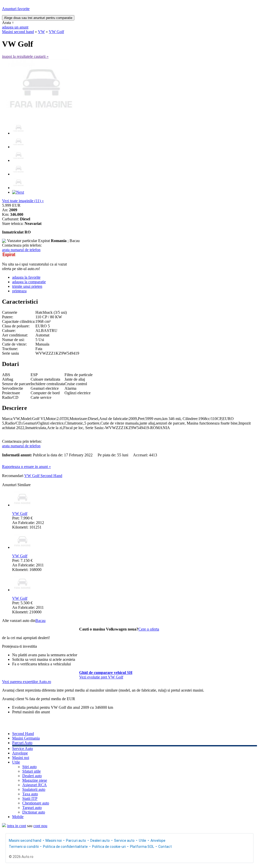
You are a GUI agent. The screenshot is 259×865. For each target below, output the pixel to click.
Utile (16, 762)
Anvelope (20, 753)
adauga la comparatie (29, 282)
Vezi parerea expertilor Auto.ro (26, 681)
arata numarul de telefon (21, 250)
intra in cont (16, 826)
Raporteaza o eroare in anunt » (26, 466)
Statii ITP (29, 798)
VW (41, 32)
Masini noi (20, 757)
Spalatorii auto (33, 789)
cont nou (40, 826)
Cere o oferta (148, 629)
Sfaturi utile (31, 771)
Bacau (40, 620)
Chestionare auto (35, 803)
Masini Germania (26, 738)
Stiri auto (29, 767)
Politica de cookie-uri (109, 847)
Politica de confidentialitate (65, 847)
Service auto (124, 840)
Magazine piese (34, 780)
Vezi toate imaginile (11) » (23, 201)
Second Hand (23, 733)
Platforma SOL (142, 847)
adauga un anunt (15, 27)
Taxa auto (30, 794)
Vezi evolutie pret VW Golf (101, 677)
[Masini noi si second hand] (4, 826)
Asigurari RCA (34, 785)
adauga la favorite (26, 277)
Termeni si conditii (24, 847)
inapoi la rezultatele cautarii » (25, 56)
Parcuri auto (76, 840)
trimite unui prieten (27, 286)
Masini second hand (18, 32)
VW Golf (56, 32)
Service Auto (22, 748)
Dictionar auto (33, 812)
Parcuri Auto (22, 743)
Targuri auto (32, 807)
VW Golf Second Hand (43, 476)
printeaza (19, 291)
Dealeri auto (32, 776)
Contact (165, 847)
